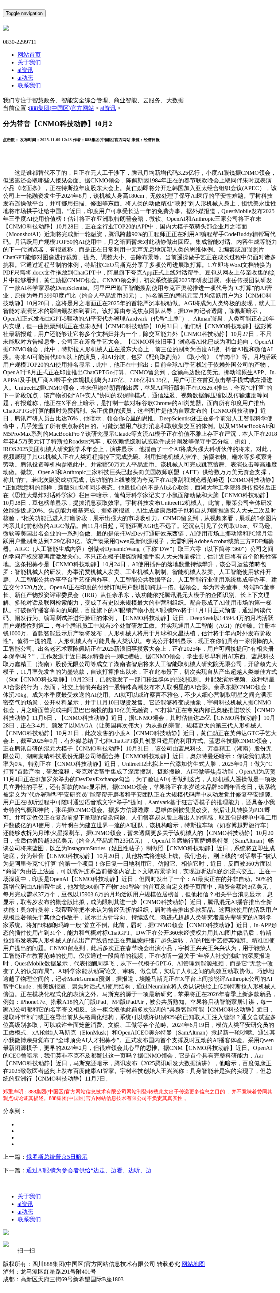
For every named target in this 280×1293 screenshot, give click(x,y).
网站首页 (29, 55)
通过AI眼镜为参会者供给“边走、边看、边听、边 (89, 1170)
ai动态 (25, 78)
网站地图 (193, 1264)
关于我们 (29, 62)
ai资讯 (25, 70)
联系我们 (29, 85)
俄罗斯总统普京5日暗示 (57, 1157)
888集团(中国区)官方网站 (61, 108)
